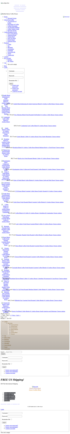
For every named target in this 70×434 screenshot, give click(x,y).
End (17, 315)
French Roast (11, 40)
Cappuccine (11, 55)
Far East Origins (14, 327)
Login (5, 67)
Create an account (17, 91)
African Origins (14, 326)
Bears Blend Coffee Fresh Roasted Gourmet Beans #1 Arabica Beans (34, 246)
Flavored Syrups (12, 18)
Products (6, 43)
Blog (5, 66)
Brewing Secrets (12, 30)
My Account (7, 58)
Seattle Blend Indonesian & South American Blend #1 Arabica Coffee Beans (34, 104)
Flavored (13, 333)
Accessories (11, 49)
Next (13, 315)
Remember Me (13, 80)
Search (3, 353)
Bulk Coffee (10, 323)
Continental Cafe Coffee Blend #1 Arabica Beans (34, 125)
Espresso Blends (14, 332)
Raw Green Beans (12, 33)
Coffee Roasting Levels (10, 32)
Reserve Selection (14, 329)
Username (11, 71)
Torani (9, 53)
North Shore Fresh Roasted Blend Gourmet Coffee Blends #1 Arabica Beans (34, 202)
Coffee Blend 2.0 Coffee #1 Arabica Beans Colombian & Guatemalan (34, 213)
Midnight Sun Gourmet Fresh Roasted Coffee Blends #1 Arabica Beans (34, 300)
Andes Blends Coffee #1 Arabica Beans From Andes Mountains (34, 136)
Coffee (9, 44)
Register (10, 59)
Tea (8, 46)
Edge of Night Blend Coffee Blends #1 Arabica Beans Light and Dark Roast (34, 180)
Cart (5, 63)
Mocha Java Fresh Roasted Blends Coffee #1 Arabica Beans (34, 158)
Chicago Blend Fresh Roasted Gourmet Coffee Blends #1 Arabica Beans (34, 256)
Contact (6, 56)
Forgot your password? (15, 86)
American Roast (12, 35)
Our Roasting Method (13, 27)
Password (11, 75)
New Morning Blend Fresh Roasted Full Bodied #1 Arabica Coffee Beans (34, 115)
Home (5, 16)
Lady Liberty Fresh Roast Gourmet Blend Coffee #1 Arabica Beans (34, 224)
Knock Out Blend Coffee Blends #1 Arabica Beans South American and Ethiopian (34, 311)
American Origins (14, 324)
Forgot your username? (15, 89)
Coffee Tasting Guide (13, 29)
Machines (10, 47)
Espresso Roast (12, 41)
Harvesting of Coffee (13, 24)
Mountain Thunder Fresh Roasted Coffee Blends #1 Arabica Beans (34, 235)
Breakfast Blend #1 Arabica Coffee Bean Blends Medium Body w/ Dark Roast (34, 147)
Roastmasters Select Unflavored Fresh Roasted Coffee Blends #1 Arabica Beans (34, 169)
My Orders (10, 61)
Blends (12, 330)
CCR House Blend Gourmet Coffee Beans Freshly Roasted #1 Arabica (34, 191)
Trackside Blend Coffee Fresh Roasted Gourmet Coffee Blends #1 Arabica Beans (34, 267)
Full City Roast (12, 38)
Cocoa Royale (11, 52)
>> (20, 315)
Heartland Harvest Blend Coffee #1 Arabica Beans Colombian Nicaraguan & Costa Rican (34, 278)
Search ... (3, 352)
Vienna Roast (11, 36)
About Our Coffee (9, 20)
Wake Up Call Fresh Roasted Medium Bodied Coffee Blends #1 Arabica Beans (34, 289)
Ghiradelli (10, 50)
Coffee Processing (12, 26)
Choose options (59, 104)
